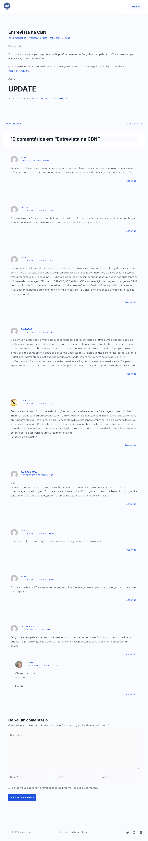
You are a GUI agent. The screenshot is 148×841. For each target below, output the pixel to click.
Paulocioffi (27, 626)
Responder (131, 181)
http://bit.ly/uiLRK (18, 70)
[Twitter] (127, 832)
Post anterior (12, 123)
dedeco (25, 400)
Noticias (42, 38)
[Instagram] (134, 832)
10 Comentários (17, 38)
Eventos (32, 38)
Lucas (24, 257)
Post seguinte (135, 123)
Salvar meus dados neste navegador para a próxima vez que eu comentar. (55, 787)
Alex (23, 157)
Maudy (29, 662)
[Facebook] (141, 832)
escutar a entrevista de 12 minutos (48, 98)
